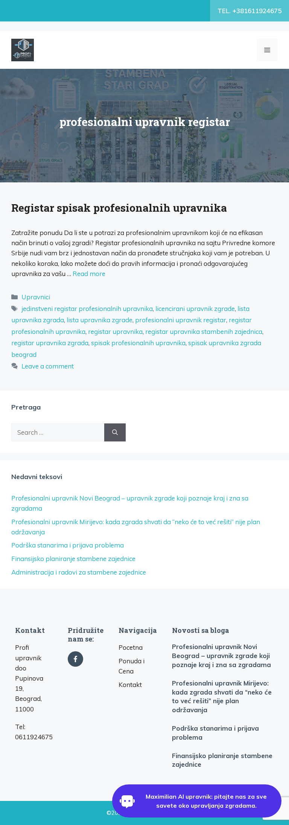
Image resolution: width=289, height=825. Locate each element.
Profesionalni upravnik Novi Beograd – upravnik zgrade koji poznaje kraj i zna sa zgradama (221, 656)
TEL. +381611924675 (249, 11)
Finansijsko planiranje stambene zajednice (73, 559)
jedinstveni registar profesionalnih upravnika (87, 308)
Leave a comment (47, 366)
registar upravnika (115, 331)
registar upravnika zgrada (49, 343)
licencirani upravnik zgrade (195, 308)
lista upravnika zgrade (99, 320)
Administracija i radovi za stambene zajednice (78, 572)
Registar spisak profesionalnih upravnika (119, 208)
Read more (89, 274)
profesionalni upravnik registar (180, 320)
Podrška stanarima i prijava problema (67, 545)
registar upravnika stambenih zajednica (203, 331)
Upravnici (35, 297)
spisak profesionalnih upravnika (138, 343)
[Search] (115, 432)
